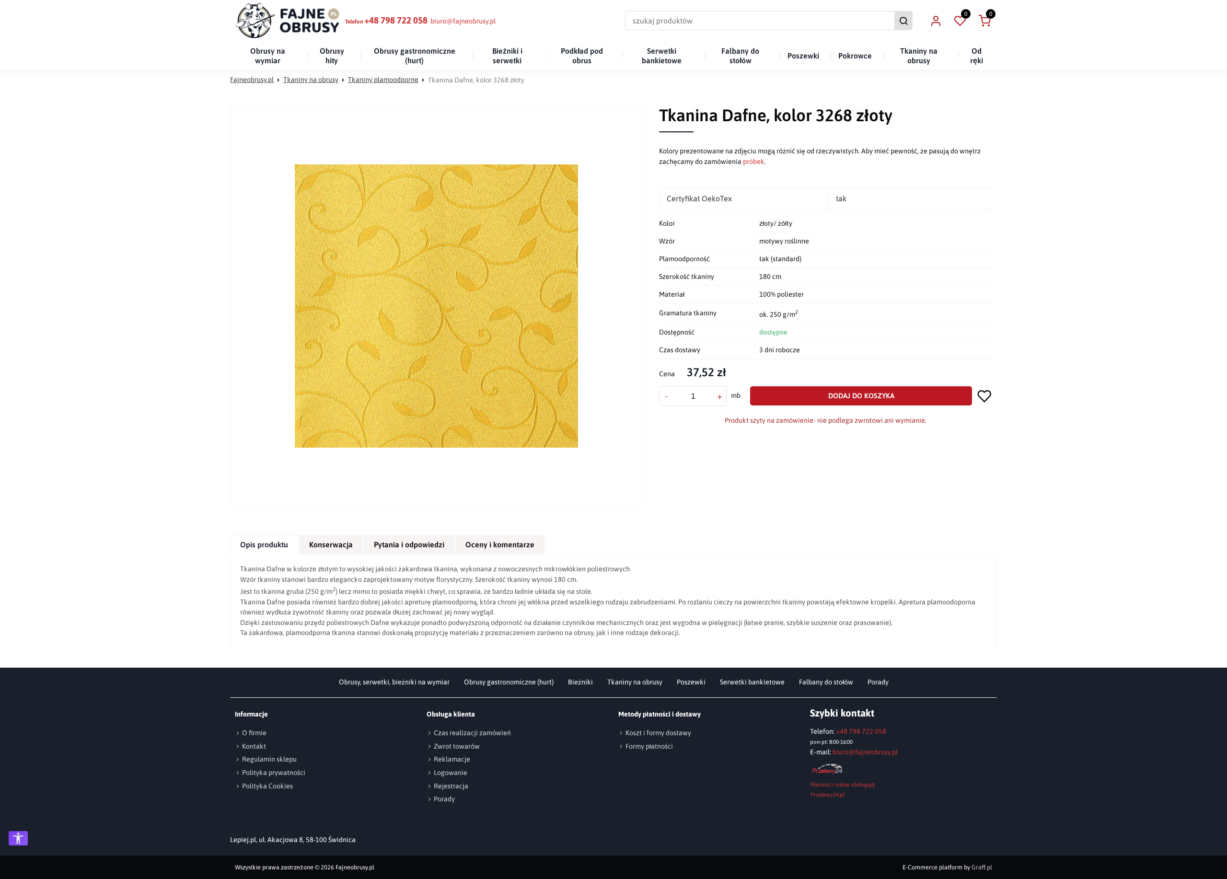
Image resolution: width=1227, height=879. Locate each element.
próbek (753, 161)
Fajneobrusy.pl (252, 79)
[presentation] (264, 545)
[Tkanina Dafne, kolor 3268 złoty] (436, 306)
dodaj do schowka (984, 395)
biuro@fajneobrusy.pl (463, 21)
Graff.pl (982, 867)
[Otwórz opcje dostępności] (18, 838)
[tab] (264, 545)
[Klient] (935, 20)
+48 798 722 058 (396, 20)
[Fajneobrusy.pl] (287, 20)
